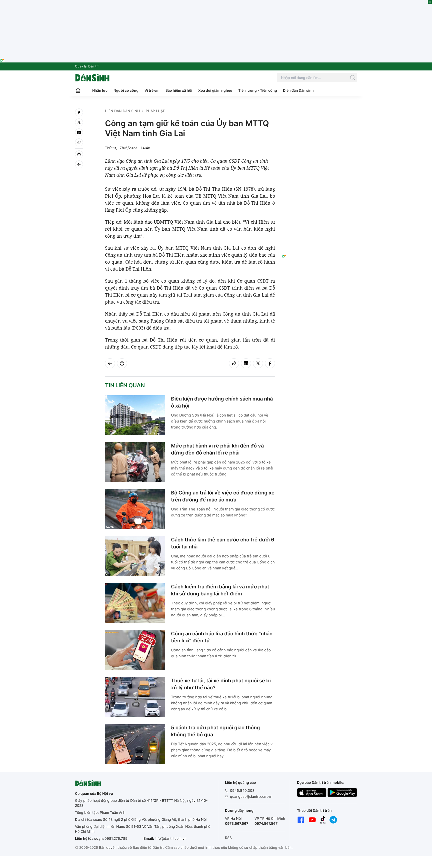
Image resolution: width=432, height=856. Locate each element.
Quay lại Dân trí (86, 66)
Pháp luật (155, 111)
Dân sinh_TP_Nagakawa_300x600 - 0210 (319, 114)
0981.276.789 (116, 838)
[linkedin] (79, 132)
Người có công (126, 90)
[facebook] (79, 112)
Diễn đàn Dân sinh (298, 90)
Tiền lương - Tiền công (257, 90)
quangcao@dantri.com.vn (251, 796)
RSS (228, 838)
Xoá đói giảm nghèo (215, 90)
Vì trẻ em (152, 90)
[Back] (79, 164)
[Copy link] (79, 142)
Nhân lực (100, 90)
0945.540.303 (242, 790)
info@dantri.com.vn (170, 838)
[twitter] (79, 122)
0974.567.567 (266, 823)
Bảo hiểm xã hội (179, 90)
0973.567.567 (236, 823)
